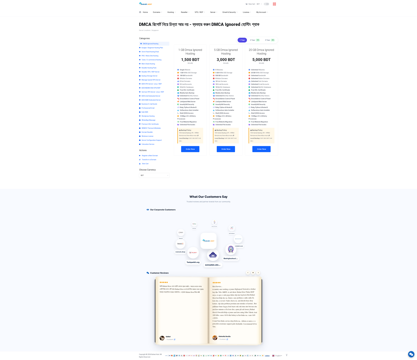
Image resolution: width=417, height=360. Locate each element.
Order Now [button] (190, 149)
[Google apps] (274, 4)
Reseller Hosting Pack (148, 68)
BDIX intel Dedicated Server (150, 96)
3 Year (269, 40)
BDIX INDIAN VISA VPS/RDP (150, 88)
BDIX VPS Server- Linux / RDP (151, 84)
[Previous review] (248, 273)
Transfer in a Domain (148, 159)
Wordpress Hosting (148, 116)
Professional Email (147, 108)
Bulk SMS (144, 112)
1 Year (242, 40)
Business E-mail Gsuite (149, 104)
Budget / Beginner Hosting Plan (152, 48)
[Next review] (258, 273)
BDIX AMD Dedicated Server (151, 100)
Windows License (147, 136)
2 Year (254, 40)
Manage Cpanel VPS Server (151, 80)
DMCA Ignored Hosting (150, 44)
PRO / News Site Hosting (149, 56)
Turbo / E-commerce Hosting (151, 60)
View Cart (145, 164)
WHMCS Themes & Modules (151, 128)
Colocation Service (147, 144)
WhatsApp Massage (148, 120)
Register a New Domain (149, 155)
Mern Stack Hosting (148, 64)
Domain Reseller (147, 132)
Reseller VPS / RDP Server (150, 72)
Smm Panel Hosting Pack (150, 52)
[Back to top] (286, 355)
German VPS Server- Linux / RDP (152, 92)
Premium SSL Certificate (150, 124)
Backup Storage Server (149, 76)
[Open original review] (174, 339)
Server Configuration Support (151, 140)
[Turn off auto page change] (253, 273)
